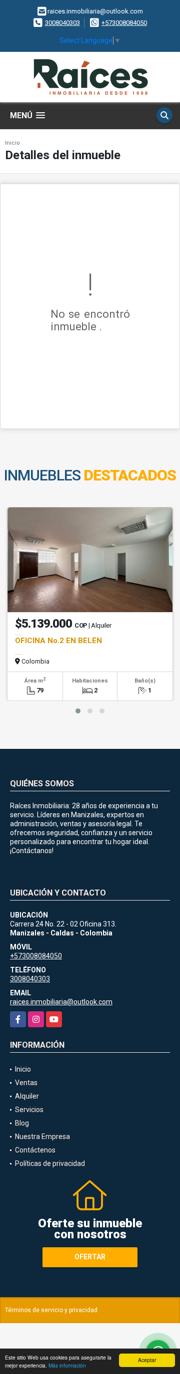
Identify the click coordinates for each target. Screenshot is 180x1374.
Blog (22, 1123)
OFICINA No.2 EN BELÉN (58, 640)
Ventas (26, 1083)
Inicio (12, 143)
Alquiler (27, 1096)
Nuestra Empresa (42, 1137)
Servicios (29, 1110)
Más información (67, 1365)
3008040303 (62, 22)
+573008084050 (124, 22)
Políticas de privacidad (50, 1163)
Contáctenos (35, 1150)
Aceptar (147, 1360)
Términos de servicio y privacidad (51, 1310)
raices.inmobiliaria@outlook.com (61, 1002)
